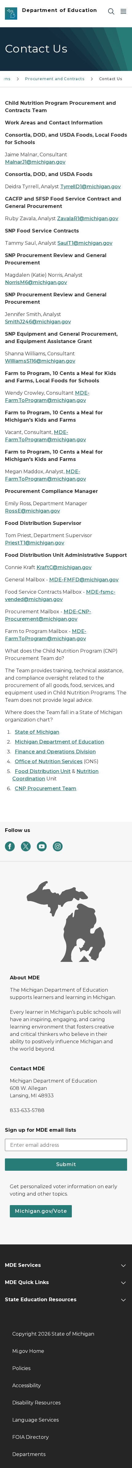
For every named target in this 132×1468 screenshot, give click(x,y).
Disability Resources (36, 1403)
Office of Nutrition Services (49, 761)
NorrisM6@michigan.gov (36, 282)
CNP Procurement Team (45, 788)
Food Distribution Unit (43, 771)
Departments (28, 1454)
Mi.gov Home (28, 1351)
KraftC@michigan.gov (64, 567)
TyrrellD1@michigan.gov (90, 186)
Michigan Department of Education (59, 742)
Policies (21, 1368)
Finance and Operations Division (55, 752)
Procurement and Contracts (54, 78)
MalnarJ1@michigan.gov (35, 162)
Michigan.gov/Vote (41, 1211)
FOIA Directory (30, 1437)
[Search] (111, 11)
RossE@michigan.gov (32, 511)
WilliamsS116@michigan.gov (40, 361)
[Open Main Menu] (123, 11)
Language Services (35, 1420)
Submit (66, 1164)
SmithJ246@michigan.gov (38, 322)
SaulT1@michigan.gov (84, 243)
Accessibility (26, 1385)
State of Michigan (37, 732)
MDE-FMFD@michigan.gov (83, 580)
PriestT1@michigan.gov (34, 543)
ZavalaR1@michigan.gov (87, 218)
